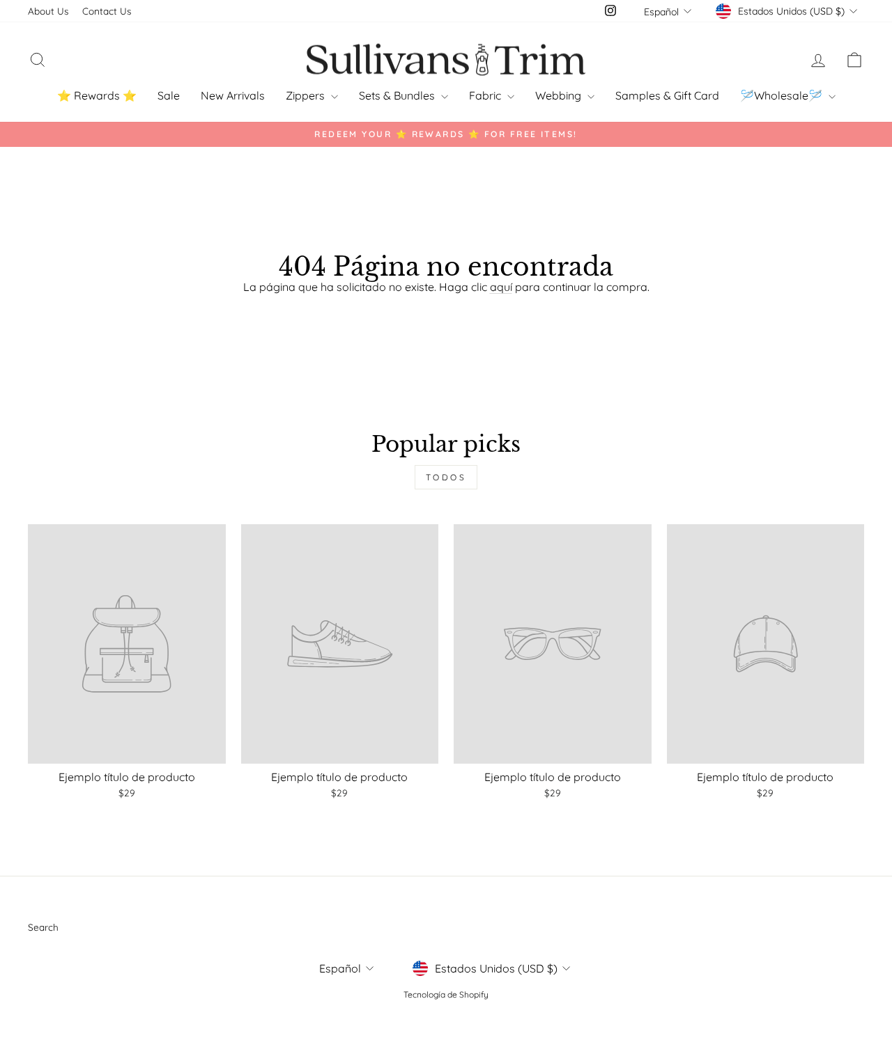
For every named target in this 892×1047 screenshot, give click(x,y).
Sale (168, 95)
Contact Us (106, 11)
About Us (48, 11)
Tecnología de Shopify (446, 994)
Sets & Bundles (398, 95)
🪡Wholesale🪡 (782, 95)
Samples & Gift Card (667, 95)
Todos (446, 477)
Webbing (559, 95)
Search (43, 927)
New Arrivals (233, 95)
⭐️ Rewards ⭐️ (97, 95)
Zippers (307, 95)
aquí (501, 287)
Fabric (486, 95)
